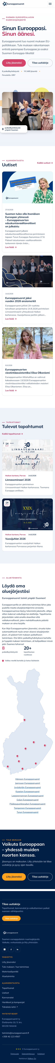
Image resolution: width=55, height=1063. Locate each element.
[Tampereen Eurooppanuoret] (17, 756)
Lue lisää (9, 247)
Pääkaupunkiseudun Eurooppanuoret (27, 804)
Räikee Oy (32, 1058)
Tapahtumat (8, 988)
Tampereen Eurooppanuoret (27, 808)
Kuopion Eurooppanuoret (28, 791)
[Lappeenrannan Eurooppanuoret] (36, 763)
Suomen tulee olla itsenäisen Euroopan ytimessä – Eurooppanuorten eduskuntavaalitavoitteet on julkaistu (22, 220)
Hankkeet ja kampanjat (13, 1002)
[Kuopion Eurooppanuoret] (33, 742)
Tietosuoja (14, 1054)
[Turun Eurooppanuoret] (8, 766)
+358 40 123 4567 (11, 1036)
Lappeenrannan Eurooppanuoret (27, 795)
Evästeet (41, 1054)
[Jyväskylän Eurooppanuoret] (25, 748)
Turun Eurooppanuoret (27, 812)
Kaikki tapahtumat (12, 433)
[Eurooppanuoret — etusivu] (13, 3)
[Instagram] (4, 949)
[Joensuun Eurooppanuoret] (45, 745)
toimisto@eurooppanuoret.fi (15, 1033)
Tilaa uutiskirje (40, 62)
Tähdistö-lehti (10, 1007)
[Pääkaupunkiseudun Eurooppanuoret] (22, 769)
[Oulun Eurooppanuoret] (24, 720)
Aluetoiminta (8, 976)
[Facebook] (11, 949)
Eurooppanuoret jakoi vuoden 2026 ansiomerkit (20, 300)
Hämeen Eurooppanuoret (27, 779)
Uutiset (5, 992)
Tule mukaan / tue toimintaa (15, 967)
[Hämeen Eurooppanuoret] (19, 761)
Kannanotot (8, 997)
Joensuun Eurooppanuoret (27, 783)
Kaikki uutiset (45, 163)
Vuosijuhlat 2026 (15, 538)
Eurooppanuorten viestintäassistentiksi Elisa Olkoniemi (27, 371)
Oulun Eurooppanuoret (27, 799)
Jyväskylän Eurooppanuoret (27, 787)
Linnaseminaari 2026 (18, 479)
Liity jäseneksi (14, 62)
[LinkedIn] (17, 949)
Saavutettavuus (28, 1054)
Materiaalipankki (10, 971)
